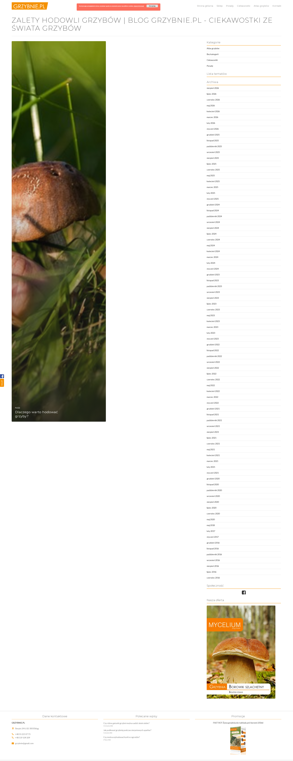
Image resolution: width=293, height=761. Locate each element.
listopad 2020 (213, 484)
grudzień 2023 (213, 274)
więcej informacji (139, 6)
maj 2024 (211, 245)
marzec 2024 (212, 257)
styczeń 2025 (213, 199)
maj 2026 (211, 105)
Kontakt (277, 6)
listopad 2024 (213, 210)
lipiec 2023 (211, 303)
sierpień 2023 (213, 298)
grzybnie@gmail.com (24, 743)
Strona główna (205, 6)
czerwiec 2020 (213, 513)
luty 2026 (211, 123)
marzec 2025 (212, 187)
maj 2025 (211, 175)
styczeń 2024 (213, 268)
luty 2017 (211, 531)
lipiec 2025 (211, 164)
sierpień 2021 (213, 432)
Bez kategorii (212, 54)
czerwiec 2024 (213, 239)
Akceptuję (152, 6)
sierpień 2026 (213, 88)
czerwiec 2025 (213, 169)
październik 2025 (214, 146)
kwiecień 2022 (213, 391)
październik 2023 (214, 286)
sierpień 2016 (213, 566)
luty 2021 (211, 467)
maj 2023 (211, 315)
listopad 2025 (213, 140)
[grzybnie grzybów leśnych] (244, 652)
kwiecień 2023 (213, 321)
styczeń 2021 (213, 472)
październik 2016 (214, 554)
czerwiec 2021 (213, 443)
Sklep (2, 383)
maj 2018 (211, 525)
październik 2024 (214, 216)
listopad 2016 (213, 548)
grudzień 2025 (213, 134)
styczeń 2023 (213, 338)
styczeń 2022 (213, 403)
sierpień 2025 (213, 158)
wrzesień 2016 (213, 560)
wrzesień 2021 (213, 426)
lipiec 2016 (211, 572)
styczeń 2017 (213, 537)
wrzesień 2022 (213, 362)
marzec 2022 (212, 397)
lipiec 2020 (211, 507)
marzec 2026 (212, 117)
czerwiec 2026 (213, 99)
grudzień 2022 (213, 344)
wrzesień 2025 (213, 152)
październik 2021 (214, 420)
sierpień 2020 (213, 502)
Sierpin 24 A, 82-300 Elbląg (27, 728)
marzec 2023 (212, 327)
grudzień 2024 (213, 204)
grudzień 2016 (213, 542)
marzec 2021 (212, 461)
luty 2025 (211, 193)
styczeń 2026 (213, 129)
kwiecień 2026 (213, 111)
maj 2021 (211, 449)
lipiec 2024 (211, 233)
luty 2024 (211, 263)
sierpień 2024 (213, 228)
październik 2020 (214, 490)
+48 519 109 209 (22, 737)
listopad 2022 (213, 350)
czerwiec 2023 (213, 309)
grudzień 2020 (213, 478)
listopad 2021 (213, 414)
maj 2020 (211, 519)
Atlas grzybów (261, 6)
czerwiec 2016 (213, 577)
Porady (230, 6)
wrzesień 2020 (213, 496)
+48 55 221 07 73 (22, 734)
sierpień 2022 (213, 368)
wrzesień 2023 (213, 292)
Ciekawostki (243, 6)
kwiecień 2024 (213, 251)
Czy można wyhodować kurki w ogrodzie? (121, 737)
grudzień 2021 (213, 408)
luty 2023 (211, 333)
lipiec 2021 (211, 438)
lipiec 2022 (211, 373)
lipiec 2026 (211, 94)
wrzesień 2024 (213, 222)
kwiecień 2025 (213, 181)
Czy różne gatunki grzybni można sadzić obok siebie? (126, 723)
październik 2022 (214, 356)
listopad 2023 (213, 280)
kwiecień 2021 (213, 455)
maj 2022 (211, 385)
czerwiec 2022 (213, 379)
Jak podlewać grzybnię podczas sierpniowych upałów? (127, 730)
